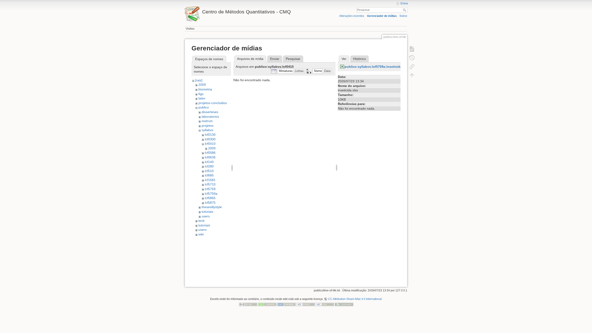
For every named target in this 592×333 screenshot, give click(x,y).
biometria (205, 89)
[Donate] (267, 304)
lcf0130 (210, 134)
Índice (403, 16)
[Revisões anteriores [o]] (412, 57)
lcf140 (209, 162)
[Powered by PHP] (286, 304)
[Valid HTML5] (305, 304)
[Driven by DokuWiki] (344, 304)
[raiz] (198, 80)
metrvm (207, 121)
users (206, 216)
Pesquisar (405, 10)
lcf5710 (210, 184)
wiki (201, 234)
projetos (207, 125)
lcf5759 (210, 189)
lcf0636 (210, 157)
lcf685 (209, 175)
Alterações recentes (351, 16)
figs (201, 94)
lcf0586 (210, 152)
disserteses (210, 112)
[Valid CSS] (325, 304)
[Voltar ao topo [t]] (412, 75)
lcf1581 (210, 180)
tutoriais (207, 211)
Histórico (359, 59)
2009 (202, 84)
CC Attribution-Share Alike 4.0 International (355, 299)
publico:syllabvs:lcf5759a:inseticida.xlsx (377, 66)
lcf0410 (210, 143)
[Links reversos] (412, 66)
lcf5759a (211, 193)
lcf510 (209, 171)
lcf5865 (210, 198)
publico (203, 107)
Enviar (274, 59)
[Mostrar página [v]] (412, 49)
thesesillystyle (212, 207)
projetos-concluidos (212, 103)
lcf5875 (210, 202)
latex (201, 98)
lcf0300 (210, 139)
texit (201, 220)
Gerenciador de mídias (382, 16)
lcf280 (209, 166)
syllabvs (207, 130)
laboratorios (210, 116)
